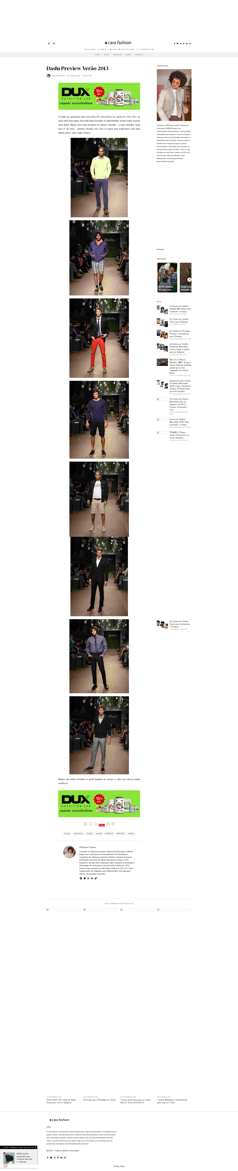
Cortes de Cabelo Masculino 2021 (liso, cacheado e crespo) (180, 422)
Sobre (128, 54)
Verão (131, 833)
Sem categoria (87, 75)
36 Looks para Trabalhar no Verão (99, 1100)
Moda (106, 54)
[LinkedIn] (186, 43)
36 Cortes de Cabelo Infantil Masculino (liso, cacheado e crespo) (180, 309)
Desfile (109, 833)
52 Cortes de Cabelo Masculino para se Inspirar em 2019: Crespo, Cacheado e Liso (179, 404)
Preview (120, 833)
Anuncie (139, 54)
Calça (67, 833)
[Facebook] (174, 43)
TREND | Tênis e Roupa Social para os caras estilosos (179, 435)
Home (97, 54)
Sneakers (117, 54)
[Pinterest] (183, 43)
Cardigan (78, 833)
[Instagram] (180, 43)
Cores (89, 833)
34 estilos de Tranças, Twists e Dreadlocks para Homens (180, 334)
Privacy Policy (119, 1166)
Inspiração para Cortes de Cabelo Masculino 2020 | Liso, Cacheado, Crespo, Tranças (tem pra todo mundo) (180, 386)
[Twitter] (177, 43)
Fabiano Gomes (87, 847)
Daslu (99, 833)
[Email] (190, 43)
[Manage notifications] (5, 1166)
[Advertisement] (74, 17)
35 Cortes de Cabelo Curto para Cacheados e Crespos (180, 624)
